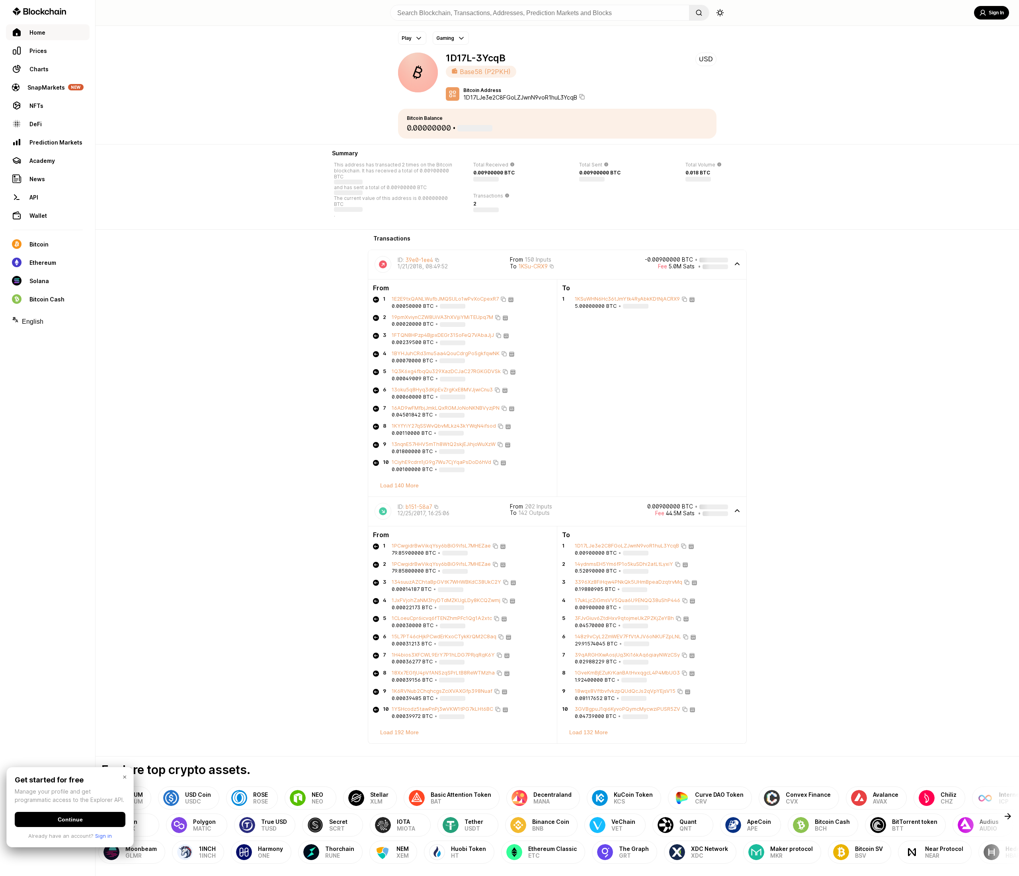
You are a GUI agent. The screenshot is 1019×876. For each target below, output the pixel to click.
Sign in (103, 836)
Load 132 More (588, 732)
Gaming (445, 38)
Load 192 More (399, 732)
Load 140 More (399, 485)
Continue (70, 819)
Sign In (996, 13)
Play (407, 38)
